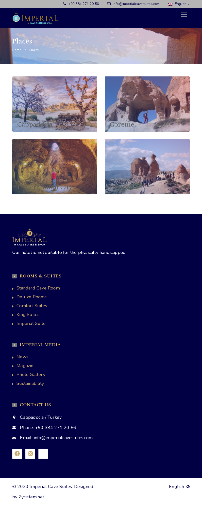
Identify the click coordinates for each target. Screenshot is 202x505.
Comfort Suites (32, 306)
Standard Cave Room (38, 288)
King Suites (28, 314)
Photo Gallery (31, 374)
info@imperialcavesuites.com (136, 3)
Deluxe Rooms (32, 297)
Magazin (25, 366)
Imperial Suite (31, 323)
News (22, 357)
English (180, 3)
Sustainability (30, 383)
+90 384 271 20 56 (83, 3)
